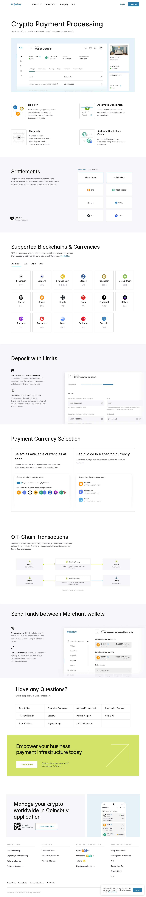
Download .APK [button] (47, 826)
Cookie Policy (112, 892)
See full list (65, 256)
